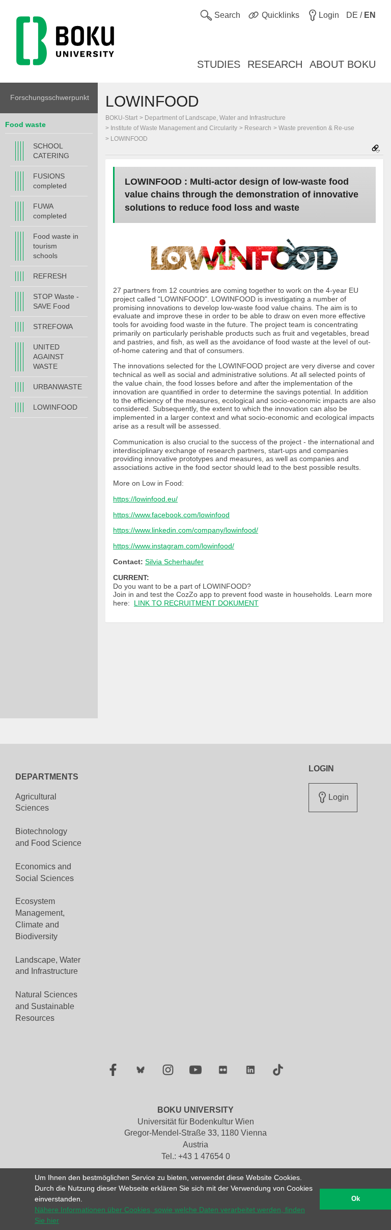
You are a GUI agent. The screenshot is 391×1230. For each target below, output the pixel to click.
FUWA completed (50, 211)
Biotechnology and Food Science (48, 837)
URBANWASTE (57, 387)
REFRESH (50, 276)
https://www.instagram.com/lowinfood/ (173, 546)
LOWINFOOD (55, 407)
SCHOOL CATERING (51, 151)
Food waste (25, 124)
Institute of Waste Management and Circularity (173, 128)
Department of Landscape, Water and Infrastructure (215, 117)
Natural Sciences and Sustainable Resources (46, 1006)
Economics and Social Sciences (44, 872)
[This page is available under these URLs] (375, 149)
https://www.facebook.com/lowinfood (171, 515)
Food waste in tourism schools (55, 246)
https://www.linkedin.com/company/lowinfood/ (185, 530)
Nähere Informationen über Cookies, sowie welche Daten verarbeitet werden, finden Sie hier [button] (170, 1215)
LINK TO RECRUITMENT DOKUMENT (196, 603)
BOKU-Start (121, 117)
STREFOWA (53, 326)
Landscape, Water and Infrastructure (47, 966)
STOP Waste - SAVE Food (56, 301)
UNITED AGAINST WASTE (48, 356)
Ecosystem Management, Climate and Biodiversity (40, 919)
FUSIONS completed (50, 181)
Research (257, 128)
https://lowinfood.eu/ (145, 499)
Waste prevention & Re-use (316, 128)
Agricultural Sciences (36, 802)
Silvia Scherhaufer (174, 562)
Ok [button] (355, 1198)
